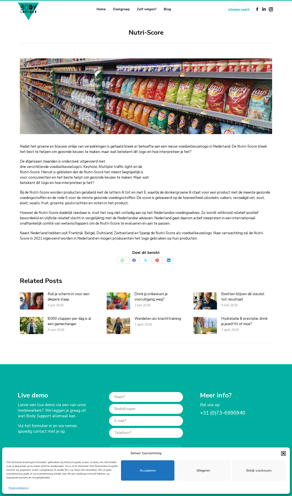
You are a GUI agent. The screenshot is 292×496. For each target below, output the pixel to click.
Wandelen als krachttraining (157, 318)
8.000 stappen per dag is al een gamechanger (69, 321)
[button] (283, 453)
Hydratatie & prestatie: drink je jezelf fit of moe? (244, 321)
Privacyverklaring (19, 488)
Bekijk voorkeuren (258, 470)
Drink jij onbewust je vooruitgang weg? (151, 297)
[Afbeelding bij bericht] (31, 300)
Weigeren (203, 470)
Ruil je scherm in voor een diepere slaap (68, 297)
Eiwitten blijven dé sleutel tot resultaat (242, 297)
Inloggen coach (238, 9)
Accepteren (148, 470)
